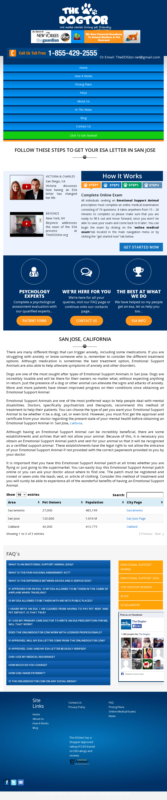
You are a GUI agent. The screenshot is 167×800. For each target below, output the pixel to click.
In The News (83, 110)
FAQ (111, 702)
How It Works (83, 76)
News (112, 716)
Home (83, 68)
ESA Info (139, 320)
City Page (134, 502)
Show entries (22, 494)
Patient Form (34, 320)
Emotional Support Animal (136, 567)
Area (12, 502)
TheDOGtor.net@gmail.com (138, 57)
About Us (83, 101)
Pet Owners (51, 502)
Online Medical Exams (122, 711)
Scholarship (130, 605)
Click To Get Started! (83, 135)
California (76, 423)
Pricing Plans (83, 84)
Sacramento (135, 510)
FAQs (83, 93)
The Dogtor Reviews (136, 587)
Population (94, 502)
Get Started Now (141, 247)
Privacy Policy (76, 707)
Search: (119, 495)
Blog (83, 118)
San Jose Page (136, 518)
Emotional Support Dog (140, 578)
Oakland (132, 527)
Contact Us (83, 126)
